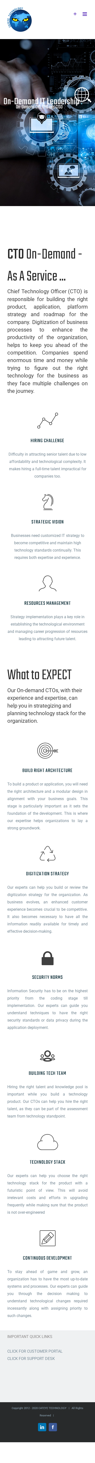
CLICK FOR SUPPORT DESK (31, 1358)
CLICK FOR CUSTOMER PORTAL (35, 1351)
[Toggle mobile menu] (85, 14)
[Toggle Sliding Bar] (75, 14)
